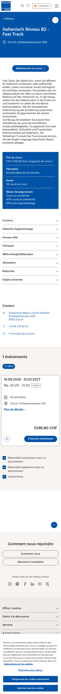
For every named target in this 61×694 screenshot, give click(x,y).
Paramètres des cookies (30, 670)
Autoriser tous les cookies (30, 688)
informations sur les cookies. (18, 664)
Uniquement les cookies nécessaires (30, 679)
